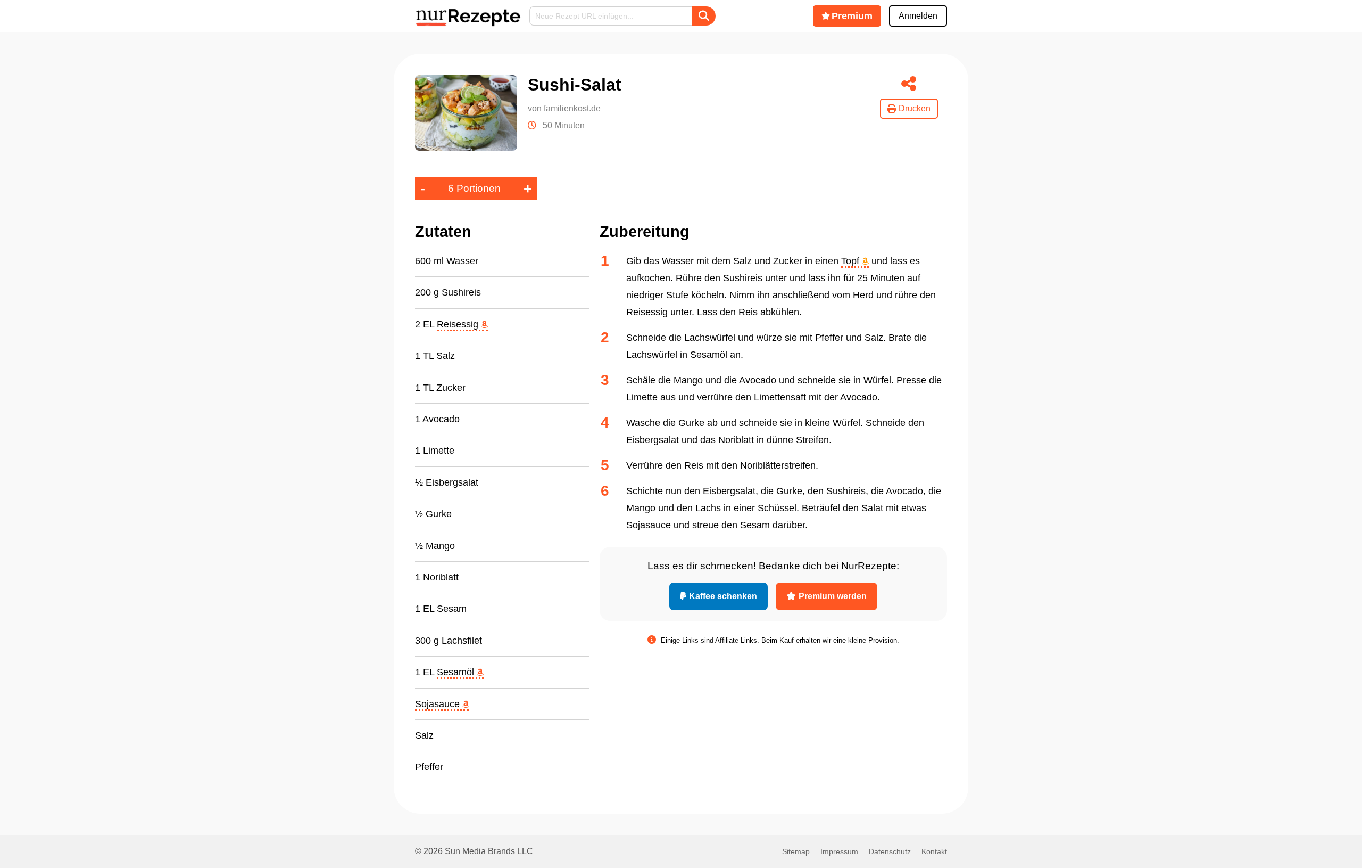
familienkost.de (572, 108)
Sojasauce (438, 704)
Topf (851, 261)
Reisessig (459, 324)
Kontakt (934, 851)
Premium (852, 16)
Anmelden (918, 15)
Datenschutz (890, 851)
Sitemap (796, 851)
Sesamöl (457, 672)
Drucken (915, 108)
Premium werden (833, 596)
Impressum (839, 851)
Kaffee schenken (723, 596)
